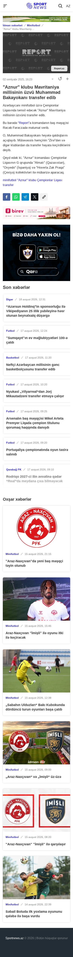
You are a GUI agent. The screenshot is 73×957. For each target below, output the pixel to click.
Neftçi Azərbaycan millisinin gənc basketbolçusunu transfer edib (33, 367)
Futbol (10, 330)
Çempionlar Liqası (49, 180)
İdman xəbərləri (12, 25)
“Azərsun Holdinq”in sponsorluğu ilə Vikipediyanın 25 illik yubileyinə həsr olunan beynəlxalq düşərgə (35, 311)
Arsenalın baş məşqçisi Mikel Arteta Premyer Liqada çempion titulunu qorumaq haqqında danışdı (34, 423)
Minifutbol (33, 25)
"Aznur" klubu (27, 180)
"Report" (24, 123)
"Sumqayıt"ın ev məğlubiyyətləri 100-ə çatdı (37, 340)
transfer (8, 185)
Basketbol (12, 357)
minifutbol (10, 180)
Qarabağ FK (13, 469)
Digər (9, 299)
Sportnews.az (14, 938)
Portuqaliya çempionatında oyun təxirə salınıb (37, 452)
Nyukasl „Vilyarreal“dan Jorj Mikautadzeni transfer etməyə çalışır (35, 394)
